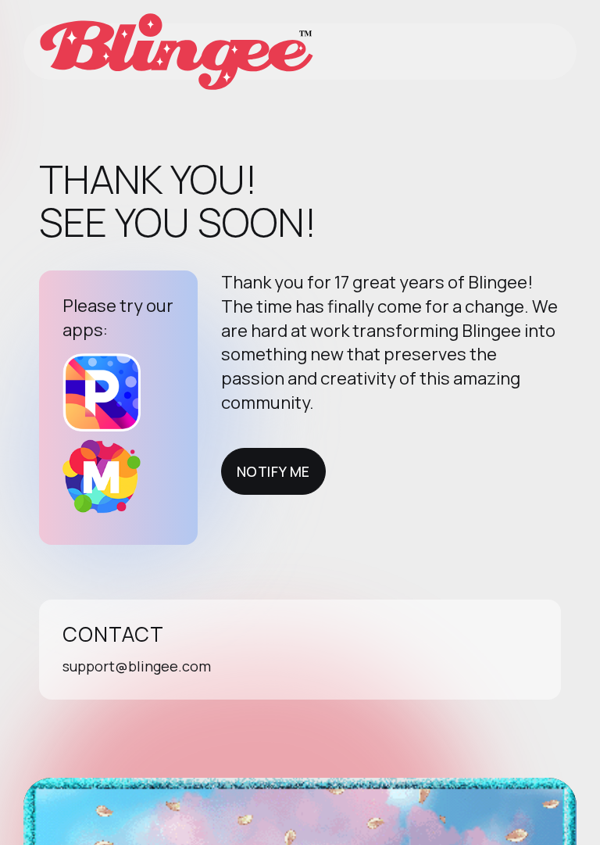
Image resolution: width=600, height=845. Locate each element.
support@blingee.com (136, 666)
